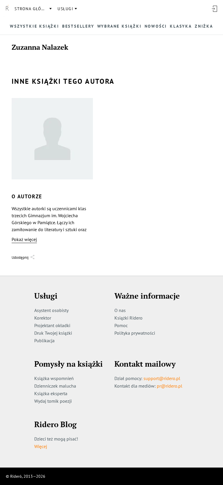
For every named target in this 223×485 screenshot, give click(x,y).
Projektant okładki (52, 325)
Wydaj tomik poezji (53, 401)
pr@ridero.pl (169, 386)
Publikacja (44, 340)
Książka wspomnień (54, 378)
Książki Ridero (128, 318)
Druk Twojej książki (53, 333)
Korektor (42, 318)
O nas (120, 310)
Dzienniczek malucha (55, 386)
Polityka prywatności (134, 333)
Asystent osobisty (51, 310)
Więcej (40, 446)
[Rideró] (7, 8)
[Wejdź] (214, 9)
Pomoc (121, 325)
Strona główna (33, 8)
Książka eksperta (50, 393)
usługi (65, 8)
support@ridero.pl (161, 378)
